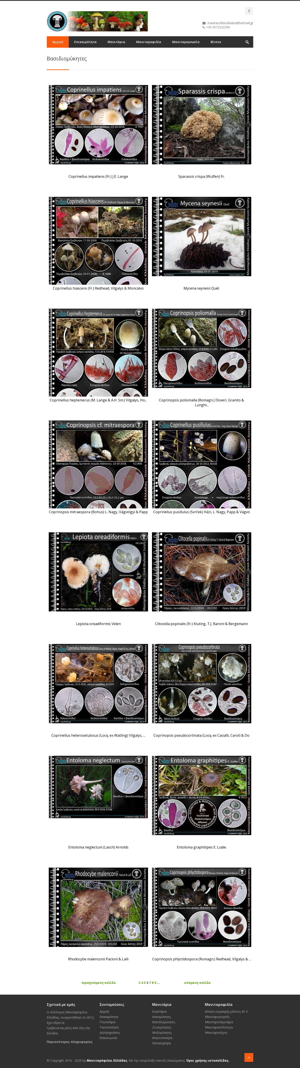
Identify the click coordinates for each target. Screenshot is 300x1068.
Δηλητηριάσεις (109, 1032)
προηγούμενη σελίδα (98, 983)
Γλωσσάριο (107, 1022)
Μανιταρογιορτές (217, 1017)
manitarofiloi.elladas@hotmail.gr (230, 23)
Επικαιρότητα (85, 42)
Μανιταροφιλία (148, 42)
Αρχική (57, 42)
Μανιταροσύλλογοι (219, 1027)
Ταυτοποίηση (109, 1027)
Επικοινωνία (62, 53)
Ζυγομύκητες (161, 1027)
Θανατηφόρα (161, 1043)
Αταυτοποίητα (162, 1038)
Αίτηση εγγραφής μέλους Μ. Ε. (226, 1011)
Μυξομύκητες (162, 1032)
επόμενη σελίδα (197, 983)
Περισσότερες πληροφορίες (69, 1042)
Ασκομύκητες (161, 1017)
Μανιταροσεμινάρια (219, 1022)
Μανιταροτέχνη (216, 1032)
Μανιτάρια (116, 42)
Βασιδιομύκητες (163, 1022)
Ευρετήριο (159, 1011)
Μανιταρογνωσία (186, 42)
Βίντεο (216, 42)
